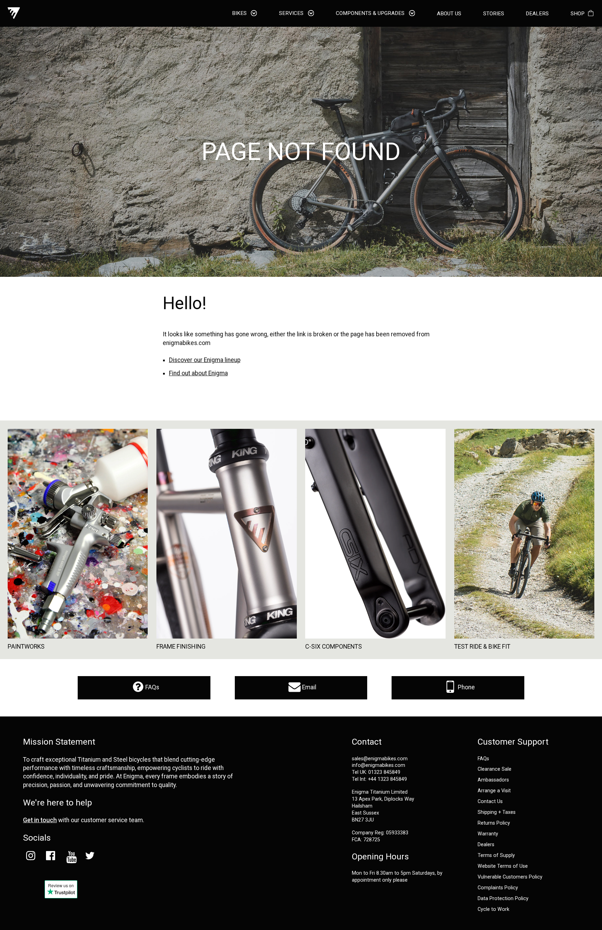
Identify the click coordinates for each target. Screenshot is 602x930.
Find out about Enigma (198, 373)
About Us (449, 14)
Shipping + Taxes (497, 812)
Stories (493, 14)
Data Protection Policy (503, 898)
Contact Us (490, 801)
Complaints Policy (498, 887)
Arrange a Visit (494, 790)
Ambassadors (493, 780)
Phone (465, 687)
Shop (578, 14)
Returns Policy (494, 823)
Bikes (240, 13)
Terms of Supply (496, 855)
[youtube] (70, 857)
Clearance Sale (494, 769)
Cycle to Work (493, 909)
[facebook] (50, 857)
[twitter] (90, 857)
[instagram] (30, 857)
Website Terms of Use (503, 866)
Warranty (488, 833)
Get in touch (40, 820)
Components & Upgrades (371, 13)
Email (308, 687)
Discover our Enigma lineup (204, 359)
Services (292, 13)
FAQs (151, 687)
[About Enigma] (14, 13)
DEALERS (537, 14)
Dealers (486, 844)
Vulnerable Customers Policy (510, 877)
